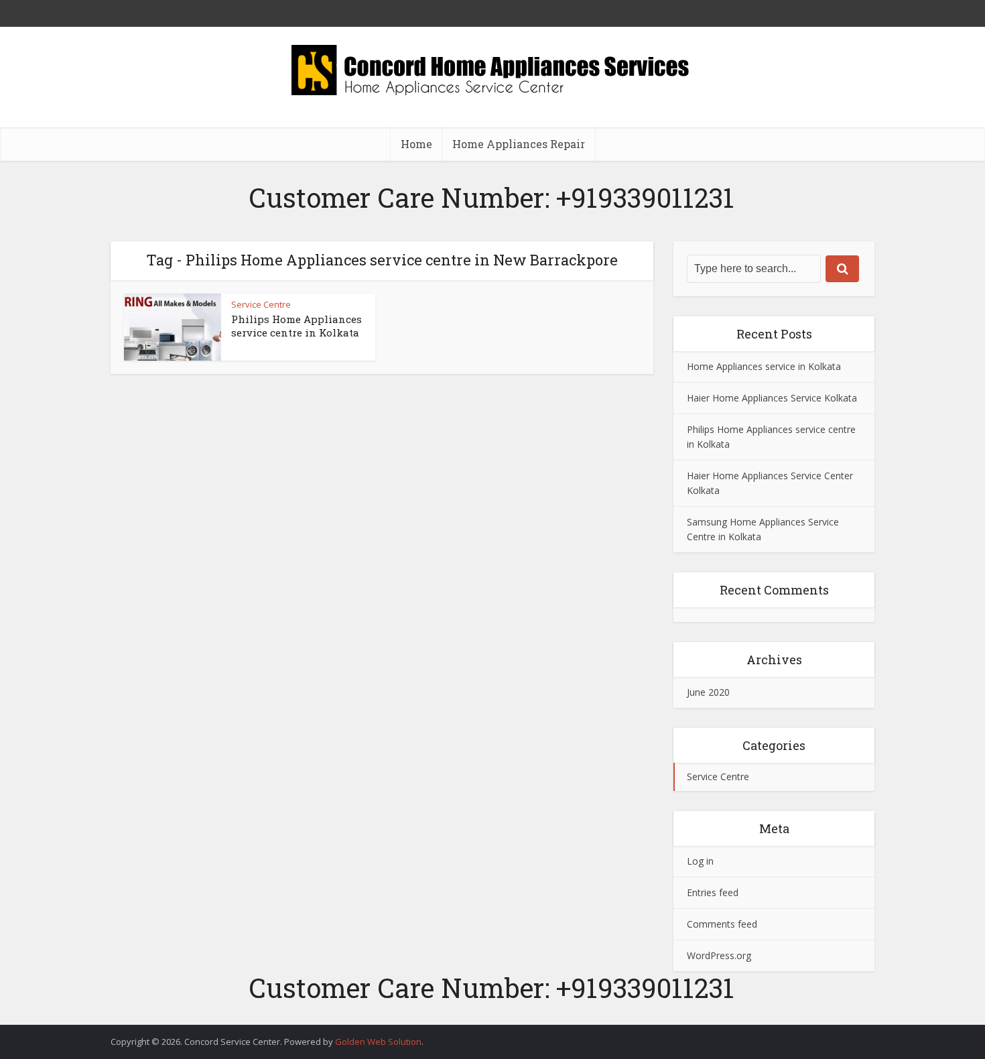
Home (416, 144)
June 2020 (708, 692)
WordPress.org (719, 955)
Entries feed (712, 892)
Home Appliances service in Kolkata (764, 366)
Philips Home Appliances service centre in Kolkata (296, 325)
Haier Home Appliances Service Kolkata (772, 397)
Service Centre (261, 304)
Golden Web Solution (378, 1042)
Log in (700, 861)
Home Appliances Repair (518, 144)
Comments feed (722, 924)
